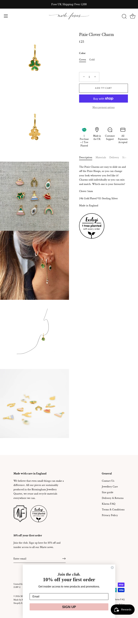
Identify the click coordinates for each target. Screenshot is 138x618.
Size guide (107, 492)
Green (82, 59)
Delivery (114, 157)
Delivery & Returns (113, 498)
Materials (101, 157)
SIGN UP (69, 607)
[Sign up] (64, 558)
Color (82, 53)
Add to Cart (103, 88)
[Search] (124, 16)
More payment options (103, 107)
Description (85, 157)
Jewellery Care (110, 486)
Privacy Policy (110, 515)
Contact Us (108, 481)
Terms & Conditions (113, 509)
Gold (92, 59)
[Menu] (6, 16)
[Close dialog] (112, 567)
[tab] (87, 157)
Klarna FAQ (108, 504)
